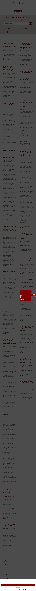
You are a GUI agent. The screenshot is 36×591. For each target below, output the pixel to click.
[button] (34, 580)
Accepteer (18, 584)
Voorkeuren (18, 587)
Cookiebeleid (12, 589)
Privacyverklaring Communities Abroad (20, 589)
